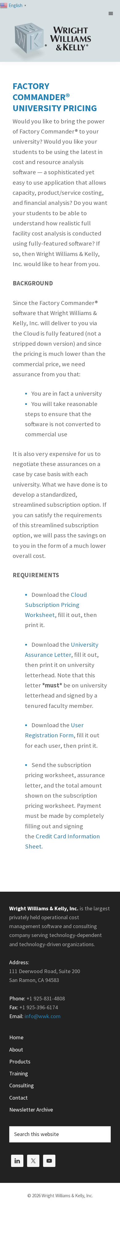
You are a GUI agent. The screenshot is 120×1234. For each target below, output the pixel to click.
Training (18, 1073)
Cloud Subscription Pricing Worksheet (56, 605)
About (16, 1049)
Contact (18, 1097)
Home (16, 1037)
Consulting (21, 1085)
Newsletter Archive (31, 1109)
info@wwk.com (43, 1016)
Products (19, 1061)
